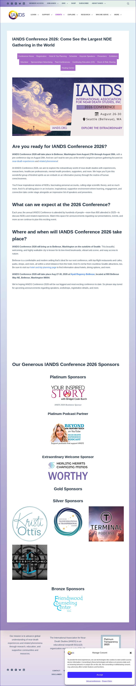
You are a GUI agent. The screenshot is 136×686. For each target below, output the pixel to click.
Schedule (73, 56)
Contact (56, 671)
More (116, 15)
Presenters (102, 56)
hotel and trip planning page (43, 267)
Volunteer (24, 62)
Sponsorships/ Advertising (41, 62)
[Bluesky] (20, 4)
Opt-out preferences (93, 681)
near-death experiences (23, 161)
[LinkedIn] (24, 4)
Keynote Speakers (87, 56)
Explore (71, 15)
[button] (130, 653)
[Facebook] (8, 4)
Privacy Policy (107, 681)
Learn (33, 15)
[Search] (128, 4)
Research (85, 15)
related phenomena (48, 161)
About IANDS (97, 3)
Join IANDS (51, 3)
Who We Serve (102, 15)
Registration (41, 56)
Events (59, 15)
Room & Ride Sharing (106, 62)
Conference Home (26, 56)
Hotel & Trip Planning (58, 56)
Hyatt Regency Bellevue (83, 274)
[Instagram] (12, 4)
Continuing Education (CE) (84, 62)
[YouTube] (16, 4)
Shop (73, 3)
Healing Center (68, 68)
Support (46, 15)
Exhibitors (113, 56)
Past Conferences (62, 62)
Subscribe (84, 3)
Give (63, 3)
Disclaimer (57, 674)
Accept (100, 675)
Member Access (36, 3)
